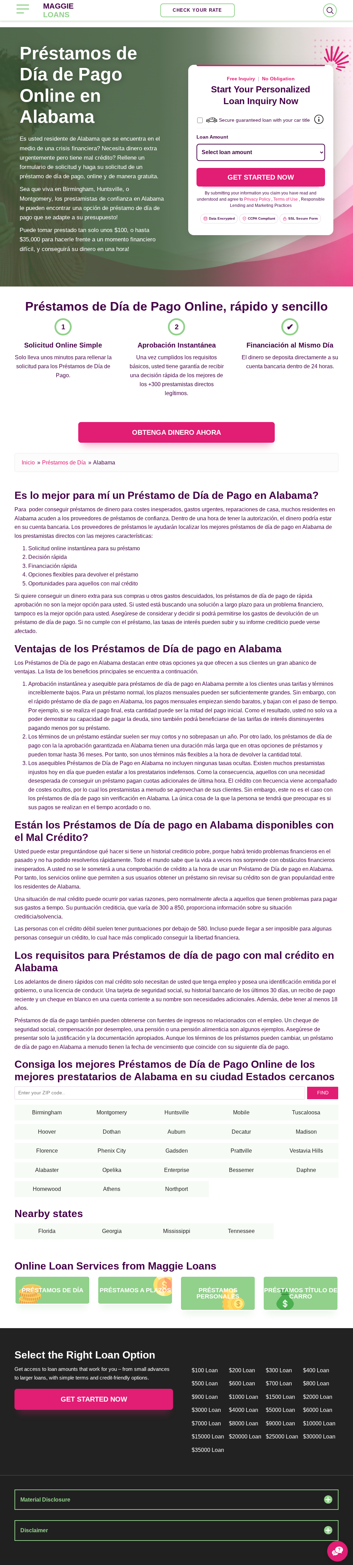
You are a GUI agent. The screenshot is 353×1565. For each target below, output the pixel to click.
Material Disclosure (45, 1500)
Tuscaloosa (306, 1112)
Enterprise (176, 1170)
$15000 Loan (208, 1436)
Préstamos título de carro (300, 1293)
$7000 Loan (206, 1423)
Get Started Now (94, 1399)
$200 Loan (242, 1370)
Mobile (241, 1112)
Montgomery (112, 1112)
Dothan (112, 1132)
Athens (111, 1189)
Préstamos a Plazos (135, 1290)
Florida (47, 1231)
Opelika (111, 1170)
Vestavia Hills (306, 1151)
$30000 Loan (319, 1436)
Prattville (241, 1151)
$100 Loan (205, 1370)
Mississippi (176, 1231)
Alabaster (47, 1170)
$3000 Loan (206, 1410)
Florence (47, 1151)
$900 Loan (205, 1397)
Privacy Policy (257, 199)
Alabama (104, 462)
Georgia (112, 1231)
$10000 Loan (319, 1423)
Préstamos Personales (217, 1293)
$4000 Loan (243, 1410)
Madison (306, 1132)
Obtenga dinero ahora (176, 432)
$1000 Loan (243, 1397)
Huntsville (176, 1112)
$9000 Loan (280, 1423)
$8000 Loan (243, 1423)
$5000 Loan (280, 1410)
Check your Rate (197, 10)
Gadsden (176, 1151)
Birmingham (47, 1112)
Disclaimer (34, 1530)
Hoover (47, 1132)
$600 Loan (242, 1383)
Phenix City (112, 1151)
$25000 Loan (282, 1436)
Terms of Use (285, 199)
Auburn (176, 1132)
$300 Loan (279, 1370)
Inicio (28, 462)
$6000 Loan (317, 1410)
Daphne (306, 1170)
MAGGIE (58, 10)
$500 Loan (205, 1383)
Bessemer (241, 1170)
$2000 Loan (317, 1397)
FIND (323, 1092)
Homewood (47, 1189)
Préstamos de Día (64, 462)
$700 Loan (279, 1383)
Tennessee (241, 1231)
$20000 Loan (245, 1436)
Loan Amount (212, 137)
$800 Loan (316, 1383)
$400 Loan (316, 1370)
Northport (176, 1189)
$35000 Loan (208, 1450)
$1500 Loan (280, 1397)
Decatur (241, 1132)
